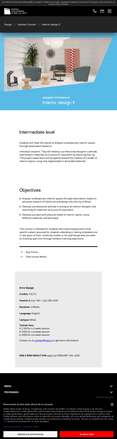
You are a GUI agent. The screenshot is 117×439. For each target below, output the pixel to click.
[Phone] (95, 11)
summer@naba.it (43, 340)
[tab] (58, 386)
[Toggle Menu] (109, 11)
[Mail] (102, 11)
